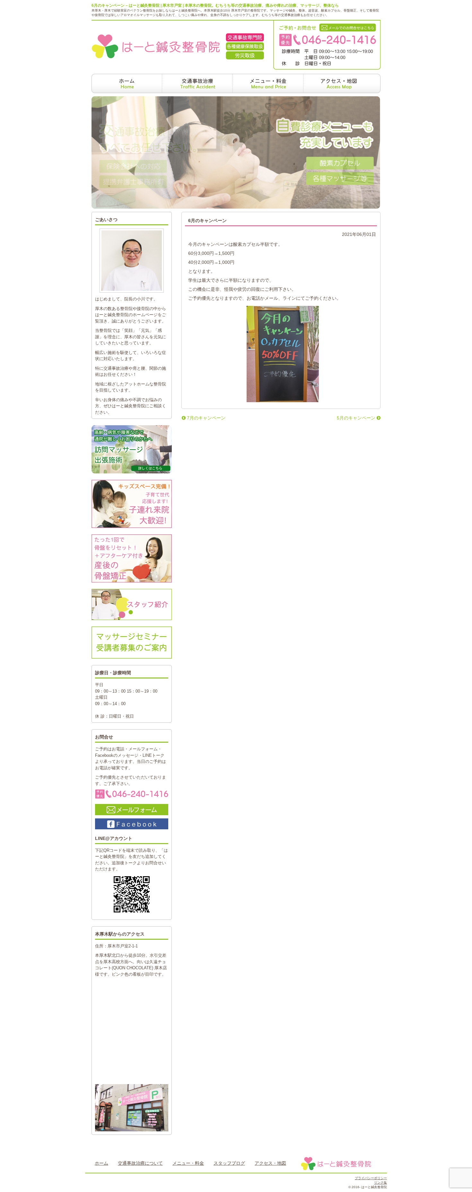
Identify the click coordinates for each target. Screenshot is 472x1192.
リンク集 (380, 1182)
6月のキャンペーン (207, 220)
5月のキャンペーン (357, 417)
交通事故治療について (140, 1163)
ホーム (101, 1163)
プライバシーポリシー (371, 1178)
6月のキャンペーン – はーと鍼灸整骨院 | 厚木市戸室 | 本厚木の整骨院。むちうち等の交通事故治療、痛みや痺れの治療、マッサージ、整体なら (215, 5)
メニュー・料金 (188, 1163)
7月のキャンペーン (205, 417)
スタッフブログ (229, 1163)
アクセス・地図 (270, 1163)
